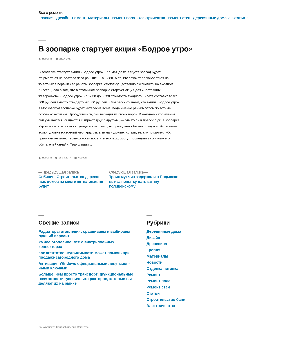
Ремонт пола (123, 17)
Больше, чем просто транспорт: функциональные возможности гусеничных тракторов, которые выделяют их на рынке (85, 278)
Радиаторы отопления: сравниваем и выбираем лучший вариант (84, 233)
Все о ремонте (50, 12)
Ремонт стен (179, 17)
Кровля (153, 250)
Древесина (156, 243)
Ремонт (78, 17)
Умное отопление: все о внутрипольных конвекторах (76, 244)
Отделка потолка (162, 268)
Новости (47, 58)
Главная (46, 17)
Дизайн (62, 17)
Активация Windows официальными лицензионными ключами (84, 266)
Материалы (98, 17)
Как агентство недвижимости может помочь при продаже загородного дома (84, 255)
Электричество (151, 17)
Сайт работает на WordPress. (72, 326)
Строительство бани (165, 299)
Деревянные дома (209, 17)
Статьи (238, 17)
